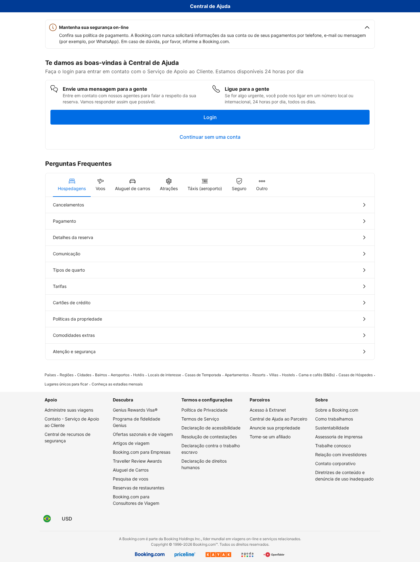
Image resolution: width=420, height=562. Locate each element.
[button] (210, 27)
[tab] (72, 185)
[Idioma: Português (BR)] (47, 518)
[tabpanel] (210, 278)
